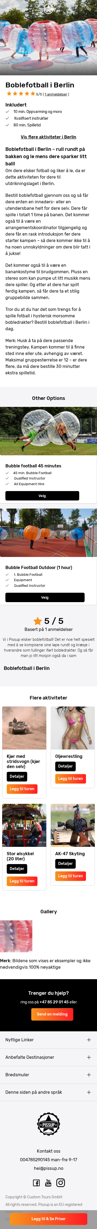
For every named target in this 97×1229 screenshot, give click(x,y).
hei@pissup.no (48, 1168)
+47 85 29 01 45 (55, 1002)
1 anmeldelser (56, 94)
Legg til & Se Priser (49, 1219)
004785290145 (35, 1159)
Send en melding (52, 1014)
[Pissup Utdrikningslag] (48, 8)
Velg (42, 496)
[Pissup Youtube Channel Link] (48, 1183)
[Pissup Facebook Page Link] (36, 1183)
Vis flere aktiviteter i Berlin (48, 137)
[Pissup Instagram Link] (60, 1183)
